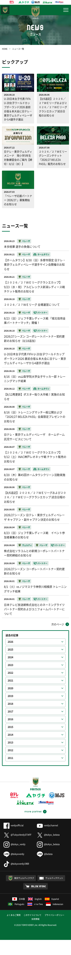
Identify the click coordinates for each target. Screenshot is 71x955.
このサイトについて (32, 914)
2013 (10, 742)
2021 (10, 680)
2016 (10, 719)
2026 (10, 642)
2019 (10, 696)
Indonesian (58, 904)
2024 (10, 657)
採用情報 (35, 918)
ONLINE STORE (38, 886)
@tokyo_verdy (18, 844)
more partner (33, 811)
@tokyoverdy (17, 854)
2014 (10, 735)
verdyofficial (17, 825)
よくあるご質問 (14, 914)
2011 (10, 758)
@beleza (48, 854)
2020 (10, 688)
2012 (10, 750)
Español (55, 898)
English (38, 898)
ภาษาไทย (38, 904)
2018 (10, 704)
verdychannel (51, 825)
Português (19, 904)
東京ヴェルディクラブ (24, 878)
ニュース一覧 (18, 48)
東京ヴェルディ (5, 10)
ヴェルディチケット (54, 878)
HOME (4, 48)
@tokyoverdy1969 (20, 863)
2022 (10, 673)
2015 (10, 727)
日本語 (22, 898)
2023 (10, 665)
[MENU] (66, 10)
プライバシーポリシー (54, 914)
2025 (10, 649)
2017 (10, 711)
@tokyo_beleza (52, 834)
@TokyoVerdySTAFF (21, 834)
